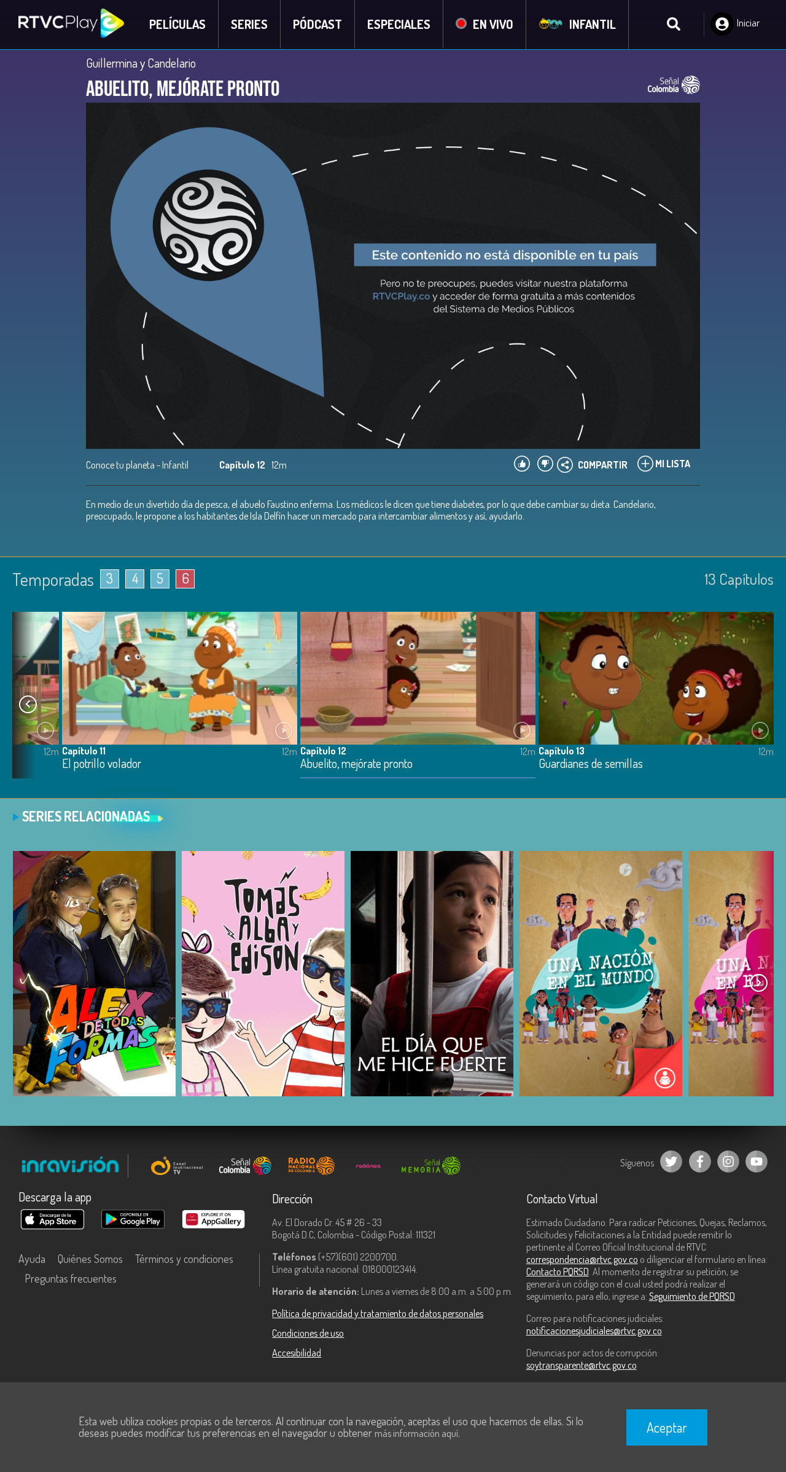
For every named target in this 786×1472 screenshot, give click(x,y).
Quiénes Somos (90, 1258)
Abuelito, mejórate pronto (356, 764)
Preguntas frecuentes (71, 1278)
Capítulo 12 (323, 751)
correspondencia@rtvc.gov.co (582, 1259)
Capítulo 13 (562, 751)
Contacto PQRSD (557, 1271)
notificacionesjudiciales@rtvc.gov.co (594, 1330)
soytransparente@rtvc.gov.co (581, 1365)
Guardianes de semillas (591, 764)
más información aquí (416, 1433)
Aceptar (667, 1427)
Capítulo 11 (84, 751)
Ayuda (31, 1258)
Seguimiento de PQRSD (692, 1296)
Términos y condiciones (184, 1258)
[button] (27, 704)
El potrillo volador (101, 764)
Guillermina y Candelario (141, 63)
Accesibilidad (296, 1353)
